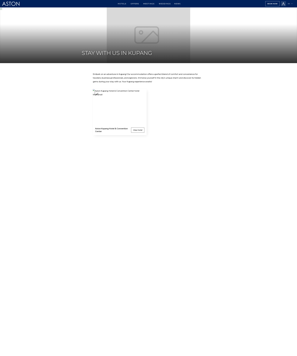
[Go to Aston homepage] (11, 7)
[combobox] (290, 3)
